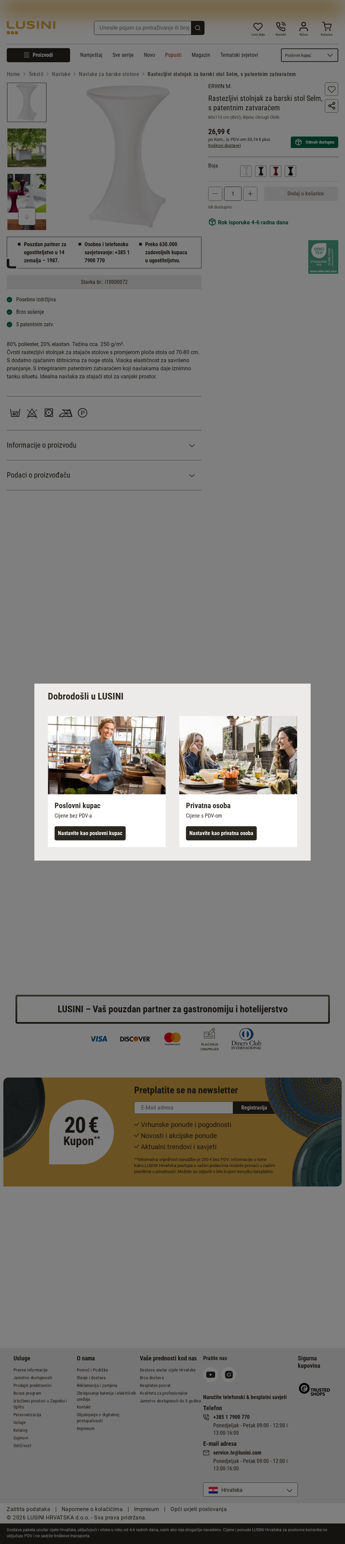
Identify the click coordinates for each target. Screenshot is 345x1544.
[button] (107, 781)
